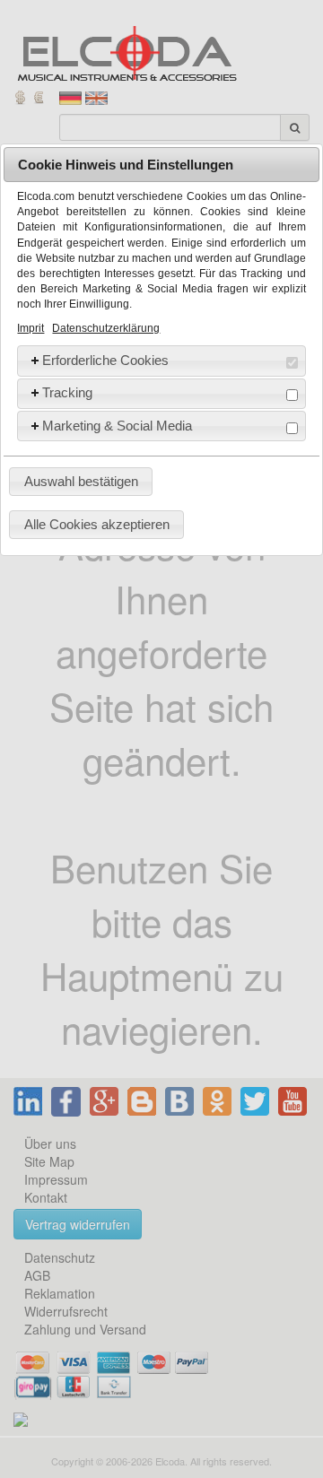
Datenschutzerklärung (106, 328)
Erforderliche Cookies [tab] (105, 360)
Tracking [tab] (67, 392)
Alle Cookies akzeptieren (97, 524)
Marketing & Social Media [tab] (117, 425)
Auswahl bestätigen (81, 481)
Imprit (30, 328)
